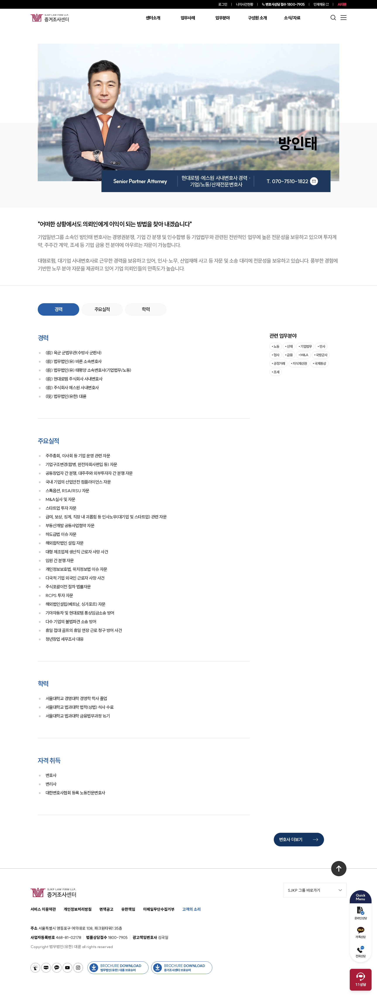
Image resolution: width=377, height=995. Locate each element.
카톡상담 (360, 937)
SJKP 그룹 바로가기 (304, 890)
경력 (58, 309)
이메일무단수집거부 (159, 909)
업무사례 (188, 18)
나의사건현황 (244, 4)
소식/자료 (292, 18)
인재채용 (319, 4)
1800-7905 (285, 4)
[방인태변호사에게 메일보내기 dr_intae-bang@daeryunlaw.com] (314, 181)
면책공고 (106, 909)
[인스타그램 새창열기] (78, 967)
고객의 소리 (191, 909)
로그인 (222, 4)
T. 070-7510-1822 (287, 181)
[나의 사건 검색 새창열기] (35, 967)
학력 (145, 309)
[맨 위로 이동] (338, 868)
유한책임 (128, 909)
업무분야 (222, 18)
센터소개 (153, 18)
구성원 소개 (257, 18)
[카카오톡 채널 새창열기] (57, 967)
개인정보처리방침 (78, 909)
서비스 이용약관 (43, 909)
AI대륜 (342, 4)
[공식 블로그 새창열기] (46, 967)
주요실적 (102, 309)
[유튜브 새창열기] (67, 967)
